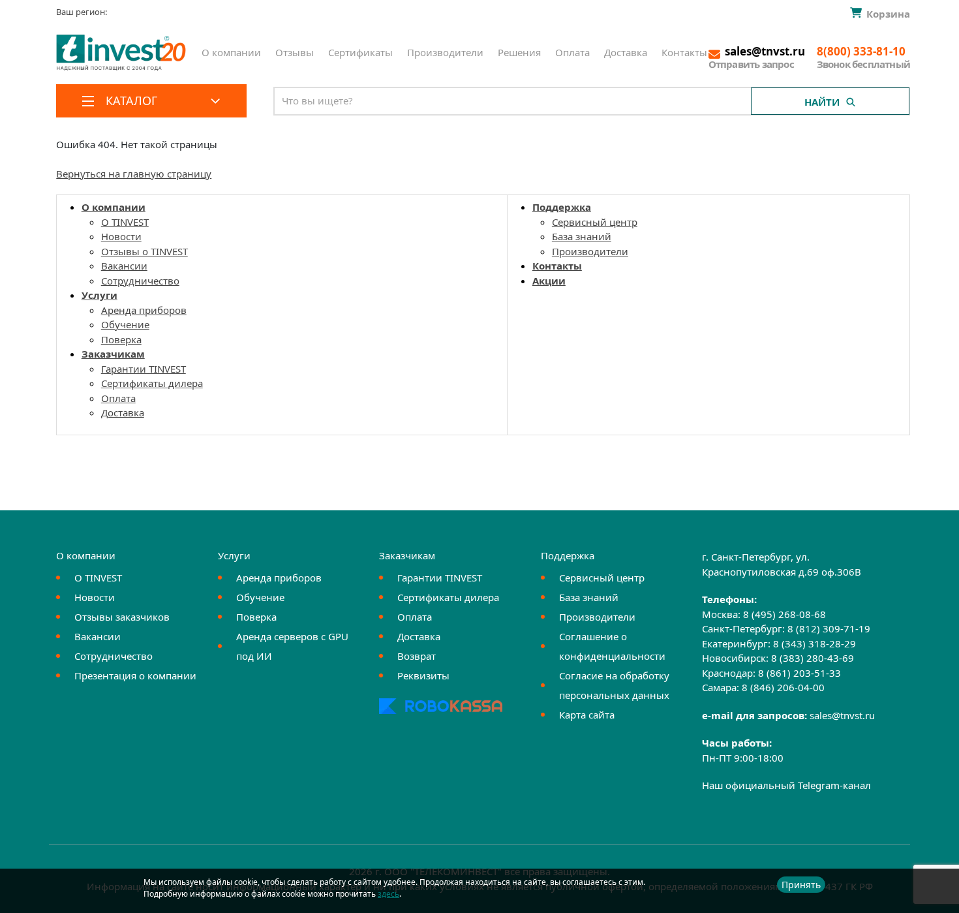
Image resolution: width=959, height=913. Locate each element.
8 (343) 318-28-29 (814, 643)
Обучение (125, 324)
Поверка (121, 339)
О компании (231, 52)
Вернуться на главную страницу (133, 173)
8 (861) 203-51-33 (799, 672)
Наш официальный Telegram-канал (786, 785)
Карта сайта (587, 714)
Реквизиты (423, 675)
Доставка (625, 52)
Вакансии (124, 265)
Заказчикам (113, 353)
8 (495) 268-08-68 (784, 614)
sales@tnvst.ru (842, 715)
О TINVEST (125, 221)
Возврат (416, 655)
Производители (445, 52)
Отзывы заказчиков (122, 616)
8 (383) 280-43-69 (812, 657)
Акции (549, 280)
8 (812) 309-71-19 (828, 628)
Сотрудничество (140, 280)
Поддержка (561, 206)
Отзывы (294, 52)
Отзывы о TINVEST (144, 251)
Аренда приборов (144, 310)
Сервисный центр (594, 221)
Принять (801, 884)
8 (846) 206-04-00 (783, 687)
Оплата (572, 52)
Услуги (99, 295)
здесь (388, 893)
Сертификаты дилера (152, 383)
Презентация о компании (135, 675)
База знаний (581, 236)
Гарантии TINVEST (143, 368)
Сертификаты (360, 52)
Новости (121, 236)
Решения (519, 52)
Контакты (684, 52)
